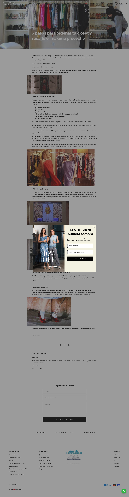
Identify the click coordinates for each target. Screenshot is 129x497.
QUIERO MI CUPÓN (80, 259)
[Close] (94, 227)
